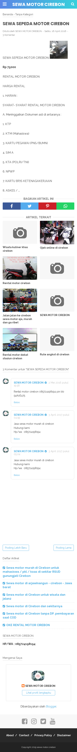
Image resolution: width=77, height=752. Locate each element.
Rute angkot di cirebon (54, 354)
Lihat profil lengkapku (38, 692)
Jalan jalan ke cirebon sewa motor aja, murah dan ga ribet (17, 319)
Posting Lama (63, 547)
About (10, 735)
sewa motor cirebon (38, 4)
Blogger (51, 706)
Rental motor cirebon (16, 283)
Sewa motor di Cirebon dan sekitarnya (34, 606)
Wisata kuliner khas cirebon (15, 249)
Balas (17, 402)
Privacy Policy (43, 735)
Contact (24, 735)
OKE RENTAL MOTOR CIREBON (28, 625)
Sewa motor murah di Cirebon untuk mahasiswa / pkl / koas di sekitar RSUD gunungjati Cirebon (31, 572)
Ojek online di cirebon (54, 247)
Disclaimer (64, 735)
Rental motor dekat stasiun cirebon (15, 356)
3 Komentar (9, 35)
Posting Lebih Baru (16, 547)
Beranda (8, 14)
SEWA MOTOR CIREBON (55, 315)
